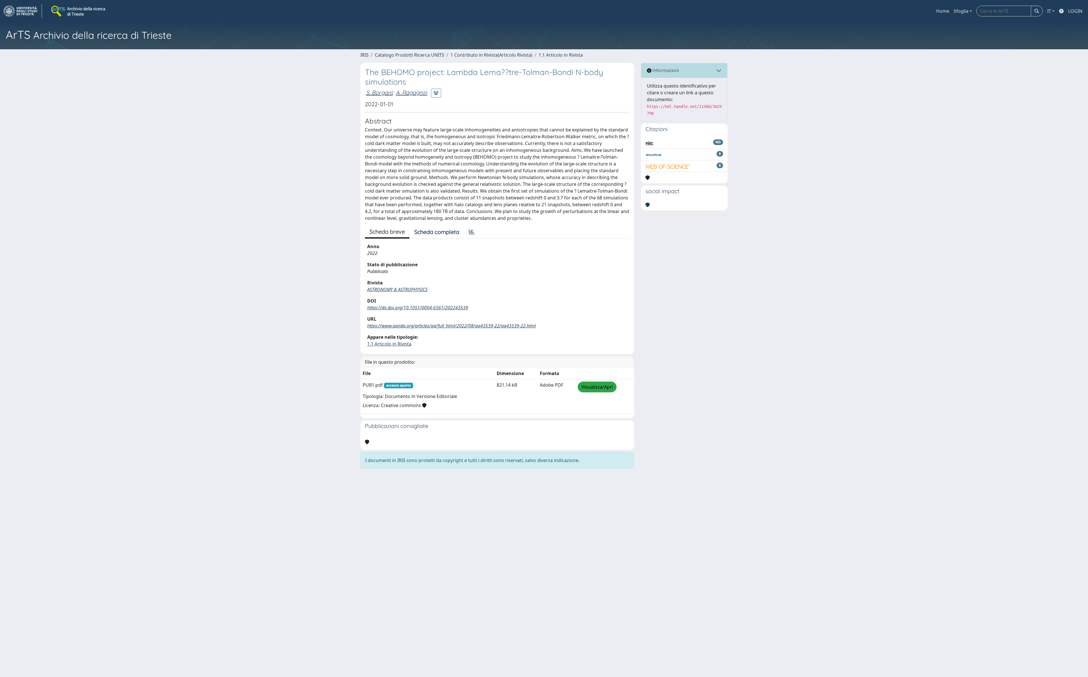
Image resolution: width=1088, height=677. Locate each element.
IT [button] (1049, 11)
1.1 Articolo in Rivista (561, 55)
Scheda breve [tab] (387, 231)
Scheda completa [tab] (436, 231)
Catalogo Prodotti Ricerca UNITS (409, 55)
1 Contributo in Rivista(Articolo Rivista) (491, 55)
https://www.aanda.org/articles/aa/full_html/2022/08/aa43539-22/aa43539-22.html (451, 326)
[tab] (471, 232)
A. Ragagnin (411, 92)
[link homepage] (22, 11)
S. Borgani (379, 92)
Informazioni (665, 70)
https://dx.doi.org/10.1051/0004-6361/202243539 (417, 308)
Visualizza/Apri (597, 387)
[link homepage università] (78, 11)
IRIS (364, 55)
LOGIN (1075, 11)
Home (942, 11)
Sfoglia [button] (961, 11)
